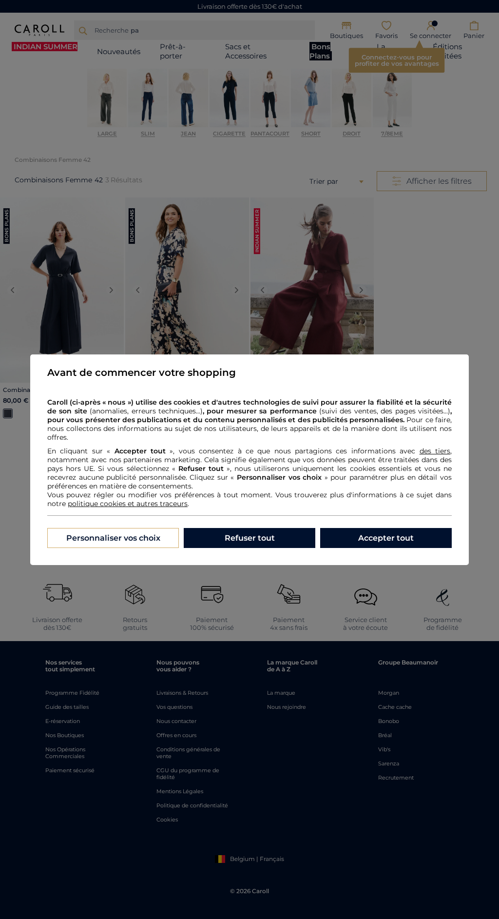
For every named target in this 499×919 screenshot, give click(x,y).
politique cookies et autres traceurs (128, 503)
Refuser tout (250, 538)
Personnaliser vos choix (113, 538)
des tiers (435, 451)
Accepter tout (386, 538)
